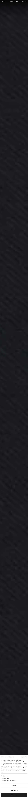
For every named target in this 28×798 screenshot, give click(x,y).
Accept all (14, 795)
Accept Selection (14, 790)
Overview (24, 756)
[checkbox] (5, 776)
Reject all (14, 785)
